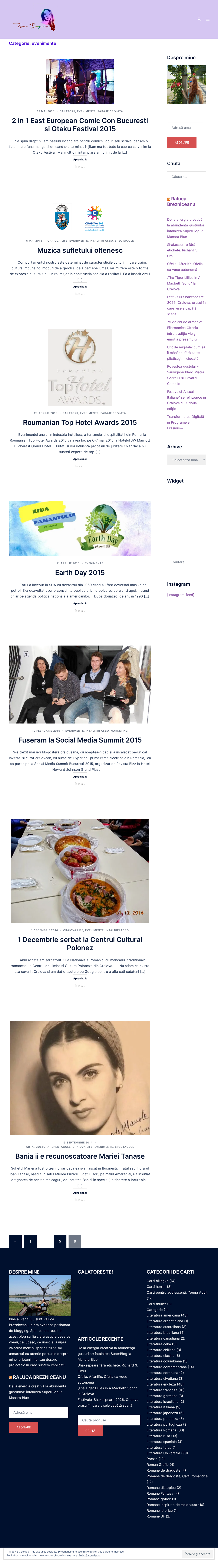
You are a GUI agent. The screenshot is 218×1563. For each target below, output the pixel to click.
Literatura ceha (159, 1344)
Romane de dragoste (163, 1470)
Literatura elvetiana (162, 1378)
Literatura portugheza (164, 1424)
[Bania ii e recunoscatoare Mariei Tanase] (80, 1078)
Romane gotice (159, 1499)
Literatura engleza (161, 1384)
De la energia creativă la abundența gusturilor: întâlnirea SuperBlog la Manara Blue (37, 1392)
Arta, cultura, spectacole (48, 1146)
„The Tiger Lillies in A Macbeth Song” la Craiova (184, 283)
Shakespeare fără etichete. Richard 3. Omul (182, 250)
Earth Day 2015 (80, 572)
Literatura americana (163, 1315)
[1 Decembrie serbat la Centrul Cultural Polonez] (80, 870)
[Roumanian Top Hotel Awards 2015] (80, 367)
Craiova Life (57, 240)
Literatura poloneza (162, 1418)
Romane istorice (160, 1510)
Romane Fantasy (160, 1493)
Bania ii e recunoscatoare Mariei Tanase (80, 1156)
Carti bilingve (157, 1281)
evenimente (86, 111)
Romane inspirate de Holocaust (172, 1505)
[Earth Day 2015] (80, 528)
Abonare (182, 142)
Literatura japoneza (162, 1413)
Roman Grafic (158, 1464)
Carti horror (156, 1286)
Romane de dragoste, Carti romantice (177, 1476)
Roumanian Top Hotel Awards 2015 (80, 422)
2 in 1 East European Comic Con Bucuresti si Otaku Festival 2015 (80, 124)
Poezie (152, 1459)
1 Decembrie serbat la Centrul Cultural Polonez (80, 943)
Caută (90, 1430)
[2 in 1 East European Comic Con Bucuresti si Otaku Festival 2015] (80, 81)
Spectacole (124, 240)
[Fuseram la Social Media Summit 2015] (80, 684)
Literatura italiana (161, 1407)
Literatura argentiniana (165, 1321)
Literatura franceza (162, 1390)
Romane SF (156, 1516)
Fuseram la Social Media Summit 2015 (80, 740)
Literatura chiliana (161, 1350)
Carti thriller (156, 1304)
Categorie (155, 1310)
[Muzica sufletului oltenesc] (80, 217)
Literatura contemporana (167, 1367)
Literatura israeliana (162, 1401)
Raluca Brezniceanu (181, 201)
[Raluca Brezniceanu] (40, 19)
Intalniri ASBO (101, 240)
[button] (199, 19)
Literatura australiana (164, 1327)
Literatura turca (159, 1447)
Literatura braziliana (163, 1332)
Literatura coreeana (162, 1373)
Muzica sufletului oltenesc (80, 250)
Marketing (119, 730)
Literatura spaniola (162, 1442)
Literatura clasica (160, 1355)
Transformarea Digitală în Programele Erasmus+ (185, 422)
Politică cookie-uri (89, 1555)
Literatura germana (162, 1396)
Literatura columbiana (164, 1361)
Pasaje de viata (110, 111)
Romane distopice (161, 1487)
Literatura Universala (163, 1453)
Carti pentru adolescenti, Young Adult (177, 1292)
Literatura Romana (161, 1430)
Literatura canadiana (163, 1338)
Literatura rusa (158, 1436)
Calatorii (67, 111)
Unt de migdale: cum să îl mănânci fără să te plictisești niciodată (186, 353)
